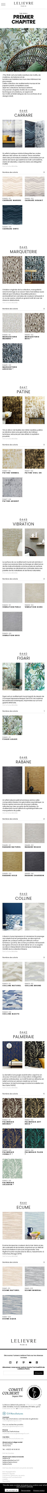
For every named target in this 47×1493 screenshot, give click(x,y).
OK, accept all (11, 1490)
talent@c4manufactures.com (13, 1439)
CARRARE (23, 115)
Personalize (25, 1490)
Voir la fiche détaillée (10, 166)
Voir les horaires (8, 1453)
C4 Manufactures (31, 1405)
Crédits (5, 1479)
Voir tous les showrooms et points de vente (18, 1468)
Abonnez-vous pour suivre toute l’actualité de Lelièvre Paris (24, 1368)
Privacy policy (38, 1490)
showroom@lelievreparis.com (13, 1426)
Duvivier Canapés (24, 1409)
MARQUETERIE (23, 251)
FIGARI (23, 658)
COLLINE (23, 898)
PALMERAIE (23, 1037)
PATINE (23, 392)
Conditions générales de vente (13, 1475)
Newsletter (6, 1481)
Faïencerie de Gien (9, 1409)
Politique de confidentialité (12, 1477)
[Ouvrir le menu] (6, 4)
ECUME (23, 1207)
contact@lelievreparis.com (12, 1421)
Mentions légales (9, 1474)
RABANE (23, 762)
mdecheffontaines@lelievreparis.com (16, 1433)
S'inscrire (38, 1373)
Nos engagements (9, 1472)
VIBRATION (23, 524)
